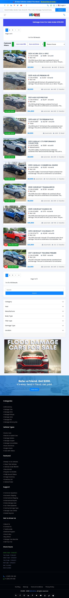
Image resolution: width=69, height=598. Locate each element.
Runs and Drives (34, 44)
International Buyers (10, 500)
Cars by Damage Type (11, 508)
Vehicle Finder (8, 482)
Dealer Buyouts (9, 513)
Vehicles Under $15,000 (11, 467)
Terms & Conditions (37, 587)
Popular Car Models (10, 472)
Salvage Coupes (9, 441)
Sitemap (25, 587)
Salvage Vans (8, 417)
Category (8, 302)
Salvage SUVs (8, 412)
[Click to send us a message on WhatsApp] (51, 5)
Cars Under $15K (21, 44)
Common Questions (10, 493)
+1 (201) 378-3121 (11, 576)
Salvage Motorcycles (10, 422)
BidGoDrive (33, 591)
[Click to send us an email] (54, 5)
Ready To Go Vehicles (11, 462)
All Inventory (8, 407)
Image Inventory (9, 477)
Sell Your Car (8, 542)
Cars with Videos (9, 451)
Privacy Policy (50, 587)
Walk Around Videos (10, 474)
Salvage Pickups (9, 414)
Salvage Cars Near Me (11, 539)
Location (8, 330)
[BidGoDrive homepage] (34, 15)
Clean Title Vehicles (10, 464)
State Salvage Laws (10, 503)
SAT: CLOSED (7, 565)
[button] (4, 5)
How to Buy (7, 534)
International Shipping (11, 498)
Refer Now (34, 389)
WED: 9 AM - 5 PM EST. (10, 558)
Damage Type (10, 326)
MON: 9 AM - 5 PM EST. (10, 553)
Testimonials (8, 529)
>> (19, 30)
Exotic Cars (7, 433)
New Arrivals (8, 469)
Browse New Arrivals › (48, 2)
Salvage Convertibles (11, 443)
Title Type (8, 321)
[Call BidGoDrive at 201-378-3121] (48, 5)
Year (6, 306)
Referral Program (9, 532)
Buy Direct (7, 537)
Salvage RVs (8, 419)
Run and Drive (9, 157)
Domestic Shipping (10, 495)
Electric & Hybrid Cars (11, 435)
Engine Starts (8, 448)
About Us (7, 524)
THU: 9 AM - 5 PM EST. (9, 560)
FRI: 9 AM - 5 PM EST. (9, 563)
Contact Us (7, 527)
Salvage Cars (8, 409)
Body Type (9, 316)
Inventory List (8, 479)
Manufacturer (10, 311)
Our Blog (17, 587)
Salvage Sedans (9, 438)
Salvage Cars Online (10, 511)
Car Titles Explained (10, 505)
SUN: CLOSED (7, 568)
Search (60, 10)
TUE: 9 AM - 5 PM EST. (9, 555)
